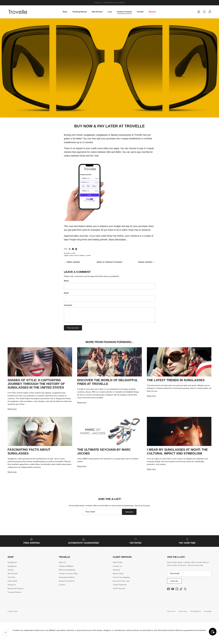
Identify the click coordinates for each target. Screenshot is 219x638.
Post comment (73, 328)
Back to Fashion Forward (109, 262)
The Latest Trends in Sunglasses (176, 380)
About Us (62, 562)
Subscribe (129, 512)
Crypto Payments (120, 585)
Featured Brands (14, 592)
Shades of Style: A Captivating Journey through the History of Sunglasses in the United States (36, 383)
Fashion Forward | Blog (68, 573)
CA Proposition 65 (195, 611)
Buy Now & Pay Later (121, 581)
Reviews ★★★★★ (66, 581)
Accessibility (207, 611)
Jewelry (11, 570)
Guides (71, 255)
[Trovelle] (18, 12)
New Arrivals (97, 12)
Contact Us (117, 566)
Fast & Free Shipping (121, 577)
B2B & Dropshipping (67, 570)
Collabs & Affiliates (66, 566)
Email (66, 293)
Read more (12, 409)
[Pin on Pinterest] (76, 249)
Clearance (12, 585)
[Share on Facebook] (73, 249)
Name (66, 281)
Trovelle (140, 12)
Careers (62, 585)
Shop (65, 12)
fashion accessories (121, 135)
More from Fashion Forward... (109, 342)
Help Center (117, 562)
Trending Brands (79, 12)
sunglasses (89, 135)
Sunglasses (12, 562)
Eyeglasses (12, 566)
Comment (68, 305)
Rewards (152, 12)
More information (117, 239)
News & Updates (79, 255)
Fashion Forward (124, 12)
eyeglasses (102, 135)
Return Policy (118, 573)
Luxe (110, 12)
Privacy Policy (182, 611)
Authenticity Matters (67, 577)
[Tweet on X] (70, 249)
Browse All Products (15, 588)
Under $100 (12, 581)
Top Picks (11, 577)
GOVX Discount (119, 588)
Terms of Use (171, 611)
